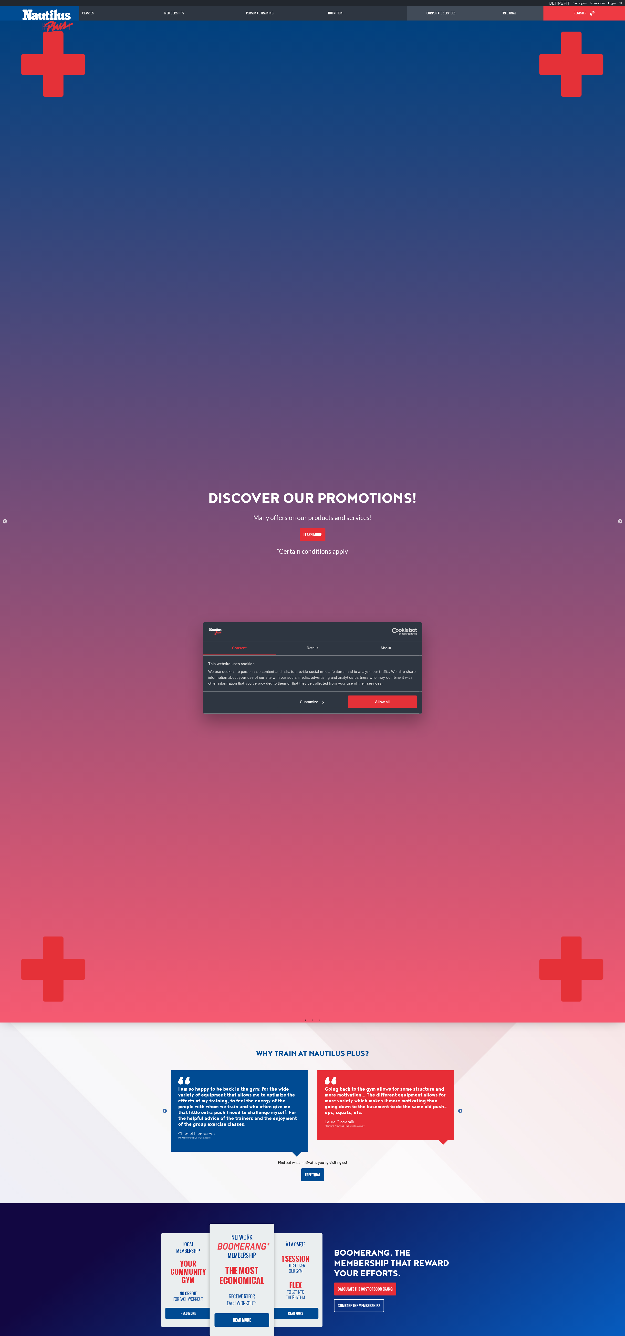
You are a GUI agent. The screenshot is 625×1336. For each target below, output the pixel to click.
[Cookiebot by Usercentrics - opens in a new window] (395, 631)
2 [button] (312, 1020)
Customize (309, 702)
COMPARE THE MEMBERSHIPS (359, 1305)
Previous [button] (4, 521)
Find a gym (580, 3)
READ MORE (188, 1313)
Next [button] (620, 521)
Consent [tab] (239, 648)
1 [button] (305, 1020)
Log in (612, 3)
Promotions (597, 3)
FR (620, 3)
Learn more (312, 534)
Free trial (312, 1175)
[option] (312, 522)
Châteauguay (357, 1126)
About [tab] (385, 648)
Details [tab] (313, 648)
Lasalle (207, 1137)
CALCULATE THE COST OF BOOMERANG (365, 1289)
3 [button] (319, 1020)
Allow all (382, 702)
